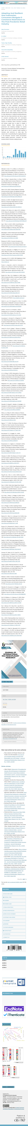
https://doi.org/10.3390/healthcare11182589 (11, 401)
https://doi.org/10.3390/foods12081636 (10, 502)
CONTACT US (6, 937)
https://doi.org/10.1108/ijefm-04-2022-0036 (13, 537)
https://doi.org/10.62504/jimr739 (12, 65)
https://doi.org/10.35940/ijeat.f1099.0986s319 (16, 220)
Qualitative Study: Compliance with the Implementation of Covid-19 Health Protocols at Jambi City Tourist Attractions (14, 783)
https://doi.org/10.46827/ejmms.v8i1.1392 (10, 561)
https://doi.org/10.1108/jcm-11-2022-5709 (11, 430)
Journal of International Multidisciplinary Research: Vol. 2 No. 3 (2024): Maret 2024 (14, 799)
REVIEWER (6, 900)
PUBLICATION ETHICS (8, 907)
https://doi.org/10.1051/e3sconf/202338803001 (15, 594)
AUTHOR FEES (7, 934)
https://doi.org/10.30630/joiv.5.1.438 (9, 523)
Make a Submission (8, 1087)
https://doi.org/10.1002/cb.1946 (8, 420)
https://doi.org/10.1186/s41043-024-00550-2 (11, 207)
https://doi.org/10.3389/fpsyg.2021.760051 (11, 614)
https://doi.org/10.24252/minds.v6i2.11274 (13, 325)
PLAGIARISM (6, 920)
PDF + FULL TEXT (7, 681)
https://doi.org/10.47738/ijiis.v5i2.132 (13, 583)
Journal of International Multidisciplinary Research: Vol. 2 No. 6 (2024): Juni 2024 (14, 831)
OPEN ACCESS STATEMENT (10, 913)
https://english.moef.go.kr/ (18, 297)
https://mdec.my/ (5, 261)
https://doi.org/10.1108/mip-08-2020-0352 (11, 229)
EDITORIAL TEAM (7, 897)
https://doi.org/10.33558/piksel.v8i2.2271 (10, 292)
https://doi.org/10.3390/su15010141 (9, 370)
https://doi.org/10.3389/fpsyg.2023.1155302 (11, 602)
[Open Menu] (1, 2)
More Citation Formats (10, 741)
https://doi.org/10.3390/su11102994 (16, 380)
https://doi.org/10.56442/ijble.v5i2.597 (9, 361)
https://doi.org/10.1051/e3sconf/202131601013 (15, 176)
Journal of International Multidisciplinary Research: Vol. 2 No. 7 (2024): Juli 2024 (14, 760)
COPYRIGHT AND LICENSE (9, 917)
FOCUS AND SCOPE (8, 893)
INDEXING (6, 924)
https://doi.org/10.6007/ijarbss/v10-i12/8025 (11, 392)
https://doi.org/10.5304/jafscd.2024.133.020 (14, 492)
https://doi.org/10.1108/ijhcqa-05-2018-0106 (11, 635)
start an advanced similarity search (15, 882)
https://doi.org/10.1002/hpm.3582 (9, 573)
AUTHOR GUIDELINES (8, 927)
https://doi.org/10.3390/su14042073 (9, 440)
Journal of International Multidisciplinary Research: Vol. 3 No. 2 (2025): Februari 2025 (15, 776)
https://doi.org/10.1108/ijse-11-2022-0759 (10, 625)
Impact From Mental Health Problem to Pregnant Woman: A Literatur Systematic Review (14, 828)
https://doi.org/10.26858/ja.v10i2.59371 (10, 463)
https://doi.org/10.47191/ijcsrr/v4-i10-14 (17, 246)
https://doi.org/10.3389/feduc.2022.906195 (11, 549)
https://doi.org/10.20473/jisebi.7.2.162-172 (10, 452)
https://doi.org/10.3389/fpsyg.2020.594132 (11, 337)
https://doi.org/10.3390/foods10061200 (10, 513)
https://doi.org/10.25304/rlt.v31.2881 (9, 238)
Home (3, 7)
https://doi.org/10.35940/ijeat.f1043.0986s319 (11, 196)
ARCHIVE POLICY (7, 930)
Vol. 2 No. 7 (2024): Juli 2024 (18, 7)
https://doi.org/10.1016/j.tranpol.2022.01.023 (11, 471)
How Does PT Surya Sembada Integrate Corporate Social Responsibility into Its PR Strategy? (14, 756)
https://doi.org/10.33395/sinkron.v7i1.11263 (11, 315)
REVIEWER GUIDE (8, 903)
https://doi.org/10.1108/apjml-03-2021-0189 (11, 482)
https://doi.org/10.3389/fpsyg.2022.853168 (11, 186)
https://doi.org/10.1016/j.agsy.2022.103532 (15, 272)
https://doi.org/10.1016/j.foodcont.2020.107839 (12, 255)
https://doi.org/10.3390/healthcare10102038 (11, 306)
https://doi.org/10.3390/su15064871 (12, 409)
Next (24, 879)
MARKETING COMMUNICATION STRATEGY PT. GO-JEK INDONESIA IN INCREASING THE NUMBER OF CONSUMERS (15, 871)
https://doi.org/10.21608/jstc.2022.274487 (10, 282)
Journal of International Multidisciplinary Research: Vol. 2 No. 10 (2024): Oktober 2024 (14, 808)
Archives (7, 7)
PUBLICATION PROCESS (9, 910)
